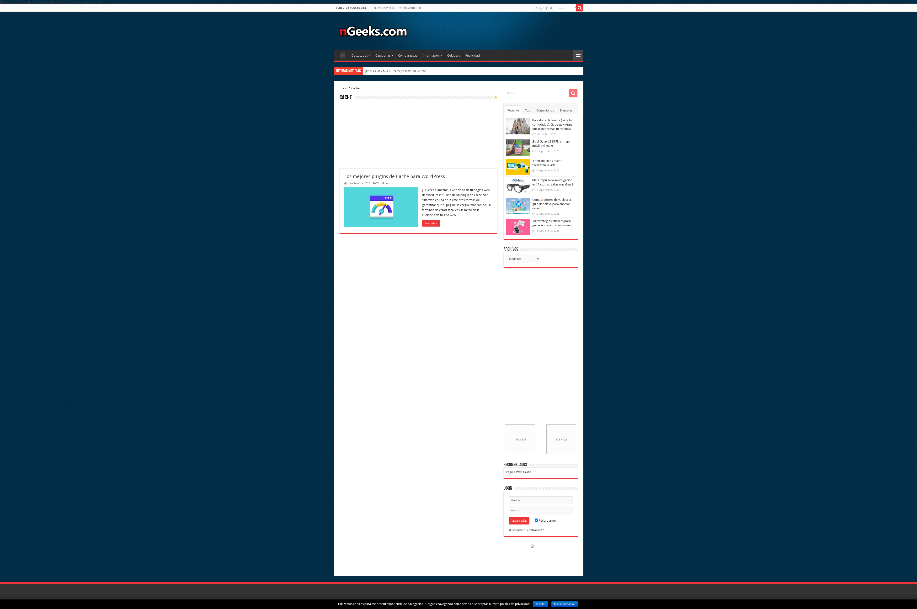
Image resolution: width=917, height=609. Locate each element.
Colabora (453, 55)
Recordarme (547, 520)
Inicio (342, 55)
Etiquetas (566, 110)
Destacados (360, 55)
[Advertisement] (375, 134)
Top (527, 110)
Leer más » (431, 223)
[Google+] (541, 8)
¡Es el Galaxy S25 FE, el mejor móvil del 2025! (395, 71)
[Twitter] (551, 8)
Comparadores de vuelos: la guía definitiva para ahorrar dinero (551, 204)
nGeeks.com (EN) (410, 8)
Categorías (382, 55)
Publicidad (472, 55)
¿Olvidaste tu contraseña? (526, 530)
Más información (565, 604)
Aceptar (540, 604)
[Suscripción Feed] (496, 97)
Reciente (513, 110)
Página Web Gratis (518, 472)
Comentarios (545, 110)
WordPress (383, 183)
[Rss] (536, 8)
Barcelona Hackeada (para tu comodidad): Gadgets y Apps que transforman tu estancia (552, 124)
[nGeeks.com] (373, 30)
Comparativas (407, 55)
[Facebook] (546, 8)
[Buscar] (579, 7)
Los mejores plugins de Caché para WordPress (394, 176)
